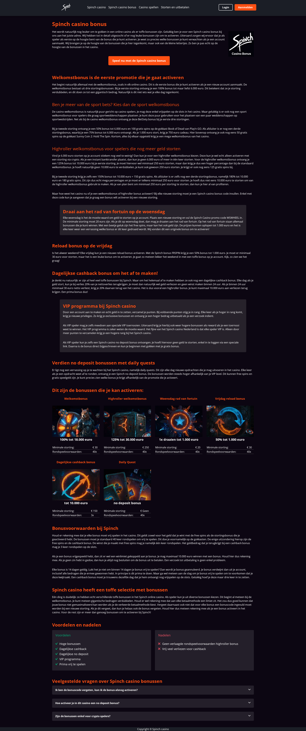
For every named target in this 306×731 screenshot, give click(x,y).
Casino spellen (148, 7)
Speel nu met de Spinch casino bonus (139, 61)
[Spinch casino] (66, 7)
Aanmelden (245, 7)
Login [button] (225, 7)
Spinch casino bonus (122, 7)
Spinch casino (96, 7)
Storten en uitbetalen (175, 7)
